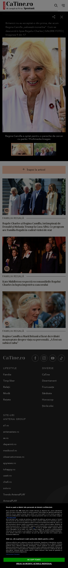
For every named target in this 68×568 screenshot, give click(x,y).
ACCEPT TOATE (33, 560)
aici (34, 528)
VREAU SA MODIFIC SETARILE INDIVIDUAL (34, 563)
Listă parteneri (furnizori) (13, 554)
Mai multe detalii (11, 517)
